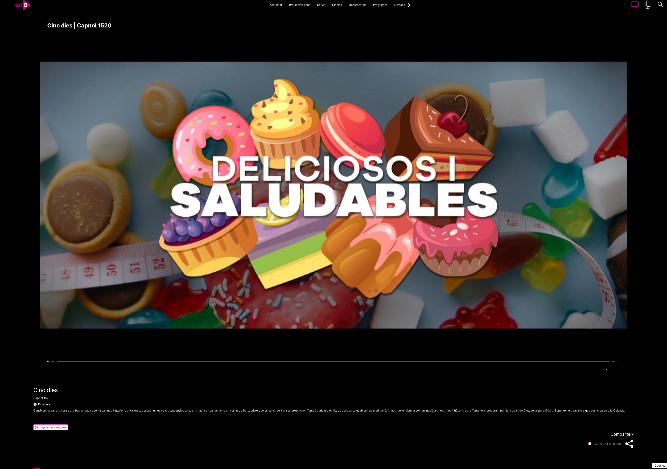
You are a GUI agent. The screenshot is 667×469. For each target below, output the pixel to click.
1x (605, 369)
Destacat (400, 5)
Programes (380, 5)
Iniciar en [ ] (608, 444)
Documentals (357, 5)
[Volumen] (51, 369)
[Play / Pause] (333, 197)
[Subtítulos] (584, 369)
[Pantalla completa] (616, 369)
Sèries (321, 5)
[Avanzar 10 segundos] (351, 197)
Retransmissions (299, 5)
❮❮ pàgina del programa (50, 427)
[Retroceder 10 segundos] (315, 197)
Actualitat (275, 5)
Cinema (337, 5)
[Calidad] (595, 369)
